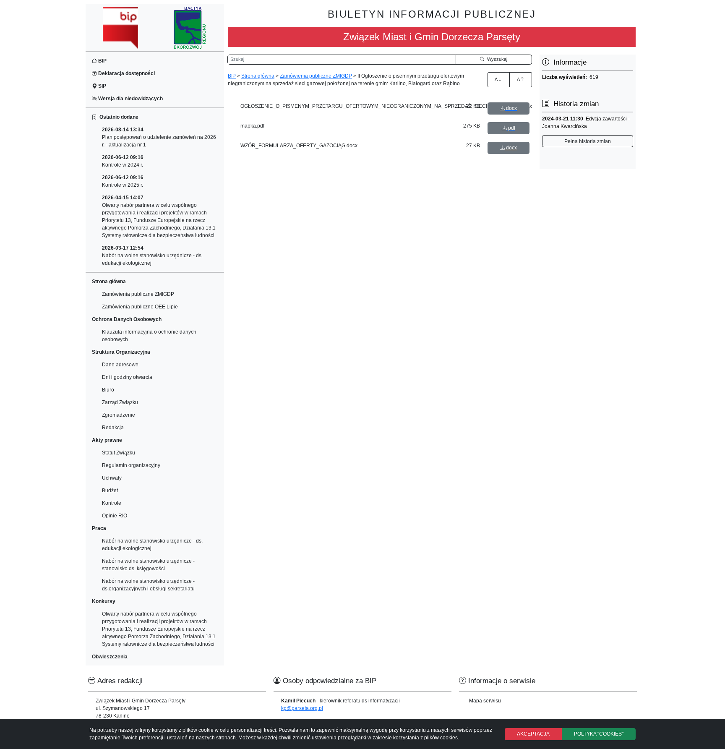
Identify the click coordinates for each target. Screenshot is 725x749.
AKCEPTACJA (533, 734)
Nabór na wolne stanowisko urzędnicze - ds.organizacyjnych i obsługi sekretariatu (148, 585)
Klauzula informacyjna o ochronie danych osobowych (149, 335)
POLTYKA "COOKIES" (598, 734)
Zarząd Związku (120, 402)
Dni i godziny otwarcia (127, 377)
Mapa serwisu (485, 701)
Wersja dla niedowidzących (130, 99)
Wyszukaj (496, 59)
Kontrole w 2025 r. (122, 181)
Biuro (108, 390)
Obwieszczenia (110, 657)
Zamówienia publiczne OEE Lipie (140, 307)
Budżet (110, 490)
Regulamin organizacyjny (131, 465)
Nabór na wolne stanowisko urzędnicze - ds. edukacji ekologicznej (152, 255)
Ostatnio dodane (117, 117)
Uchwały (112, 478)
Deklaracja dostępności (126, 73)
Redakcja (113, 428)
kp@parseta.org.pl (302, 708)
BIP (102, 61)
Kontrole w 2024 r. (122, 161)
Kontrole (111, 503)
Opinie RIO (114, 516)
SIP (101, 86)
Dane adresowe (120, 365)
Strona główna (257, 76)
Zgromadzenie (118, 415)
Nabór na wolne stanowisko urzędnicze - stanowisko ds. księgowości (148, 565)
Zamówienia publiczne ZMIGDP (138, 294)
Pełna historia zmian (587, 141)
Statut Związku (118, 453)
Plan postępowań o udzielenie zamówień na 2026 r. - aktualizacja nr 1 (159, 137)
